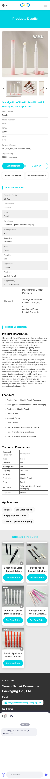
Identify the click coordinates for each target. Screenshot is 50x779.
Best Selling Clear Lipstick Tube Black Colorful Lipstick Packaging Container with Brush (13, 570)
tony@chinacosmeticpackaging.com (24, 703)
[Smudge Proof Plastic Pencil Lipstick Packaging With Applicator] (25, 54)
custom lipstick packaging (18, 521)
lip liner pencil (24, 510)
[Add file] (3, 775)
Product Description (36, 176)
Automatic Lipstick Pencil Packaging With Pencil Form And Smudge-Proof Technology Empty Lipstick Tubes (13, 612)
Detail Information (13, 176)
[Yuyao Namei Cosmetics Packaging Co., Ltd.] (25, 5)
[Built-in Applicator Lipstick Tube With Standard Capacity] (13, 639)
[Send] (46, 775)
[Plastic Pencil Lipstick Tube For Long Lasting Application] (37, 554)
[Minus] (46, 716)
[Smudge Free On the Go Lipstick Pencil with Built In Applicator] (37, 596)
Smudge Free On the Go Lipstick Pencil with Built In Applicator (37, 612)
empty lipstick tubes (15, 515)
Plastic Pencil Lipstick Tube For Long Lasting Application (37, 570)
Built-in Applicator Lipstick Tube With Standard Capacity (13, 655)
